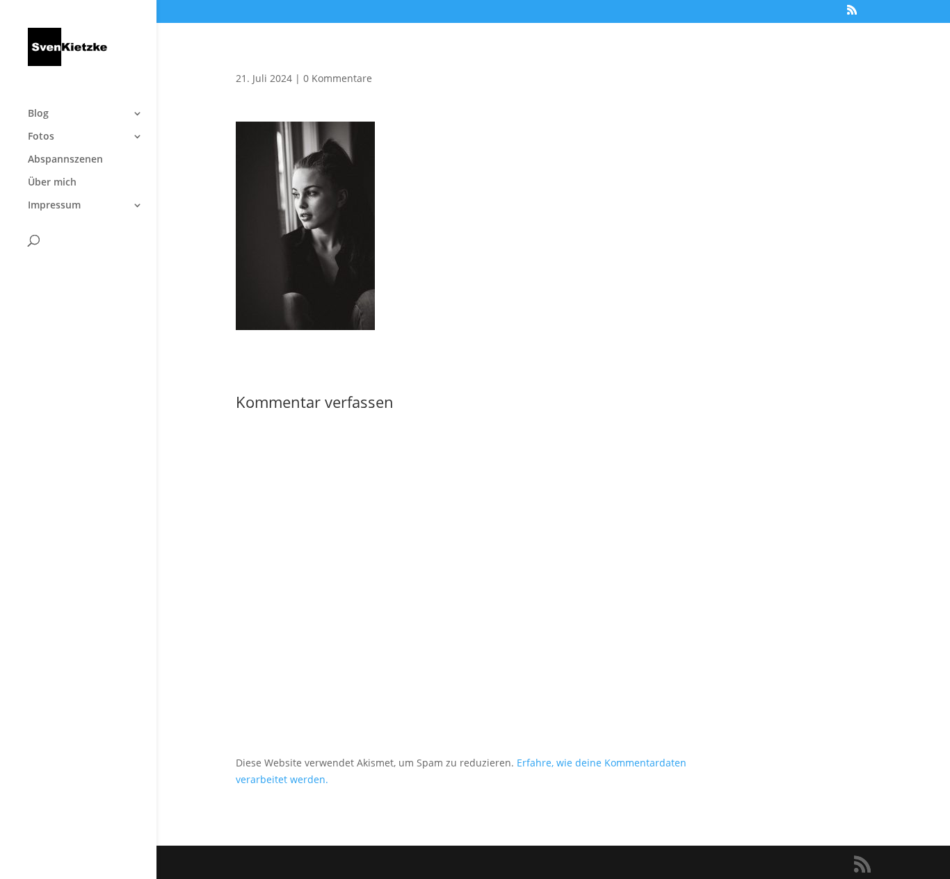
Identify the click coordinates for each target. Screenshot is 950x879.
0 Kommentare (337, 78)
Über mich (52, 182)
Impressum (54, 205)
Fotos (41, 136)
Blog (38, 114)
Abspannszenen (65, 159)
